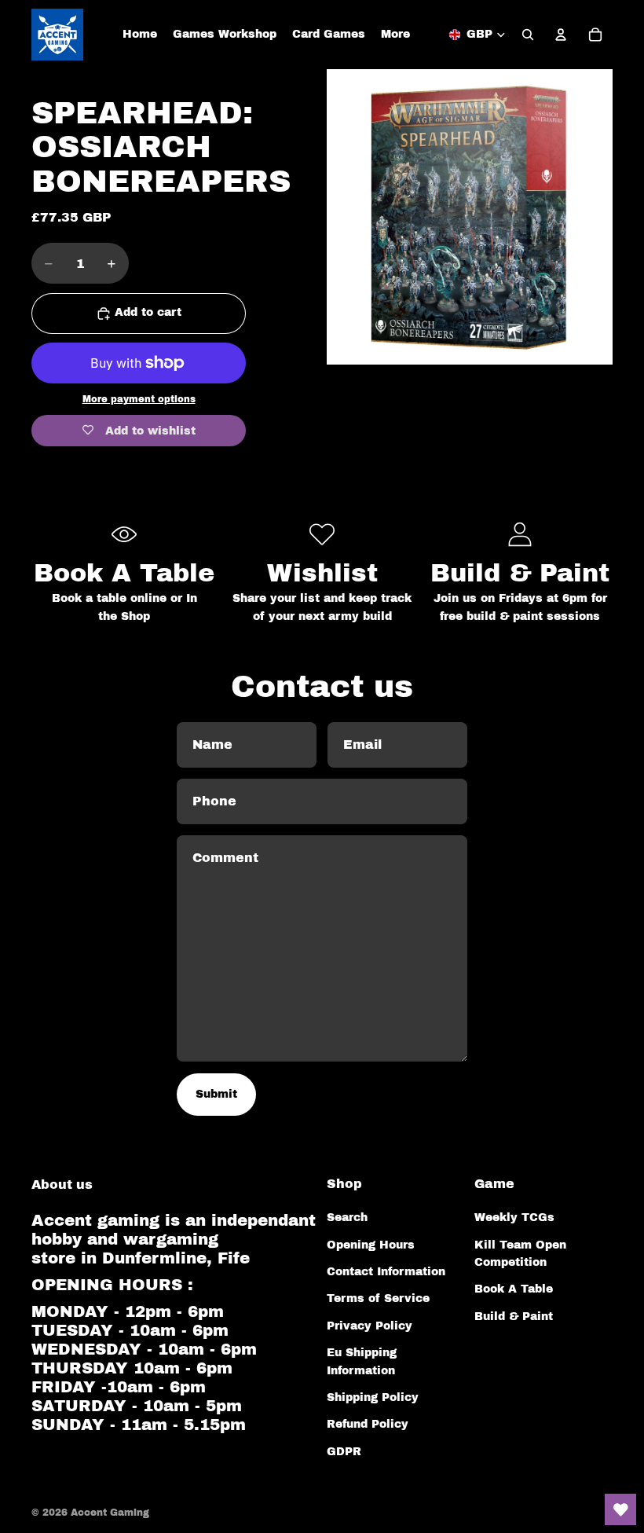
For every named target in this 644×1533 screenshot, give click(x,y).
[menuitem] (395, 34)
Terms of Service (378, 1298)
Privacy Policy (369, 1326)
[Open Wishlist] (620, 1509)
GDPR (344, 1452)
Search (347, 1217)
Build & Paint (513, 1316)
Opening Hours (371, 1245)
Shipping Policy (373, 1397)
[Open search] (527, 34)
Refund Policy (367, 1424)
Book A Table (513, 1289)
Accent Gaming (110, 1512)
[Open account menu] (560, 34)
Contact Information (386, 1272)
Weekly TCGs (514, 1217)
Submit (216, 1094)
